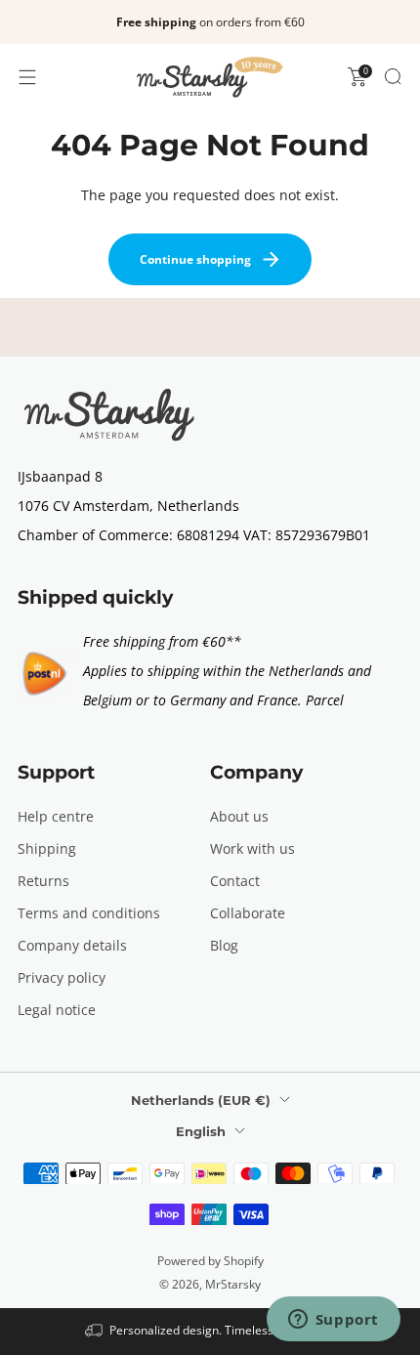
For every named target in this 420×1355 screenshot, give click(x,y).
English (201, 1131)
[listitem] (210, 22)
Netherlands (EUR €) (201, 1100)
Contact (235, 880)
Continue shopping (195, 259)
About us (239, 816)
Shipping (47, 848)
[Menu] (27, 77)
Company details (72, 945)
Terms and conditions (89, 913)
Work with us (252, 848)
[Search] (392, 76)
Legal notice (57, 1009)
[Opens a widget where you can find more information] (333, 1320)
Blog (224, 945)
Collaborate (247, 913)
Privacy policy (61, 977)
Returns (43, 880)
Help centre (56, 816)
